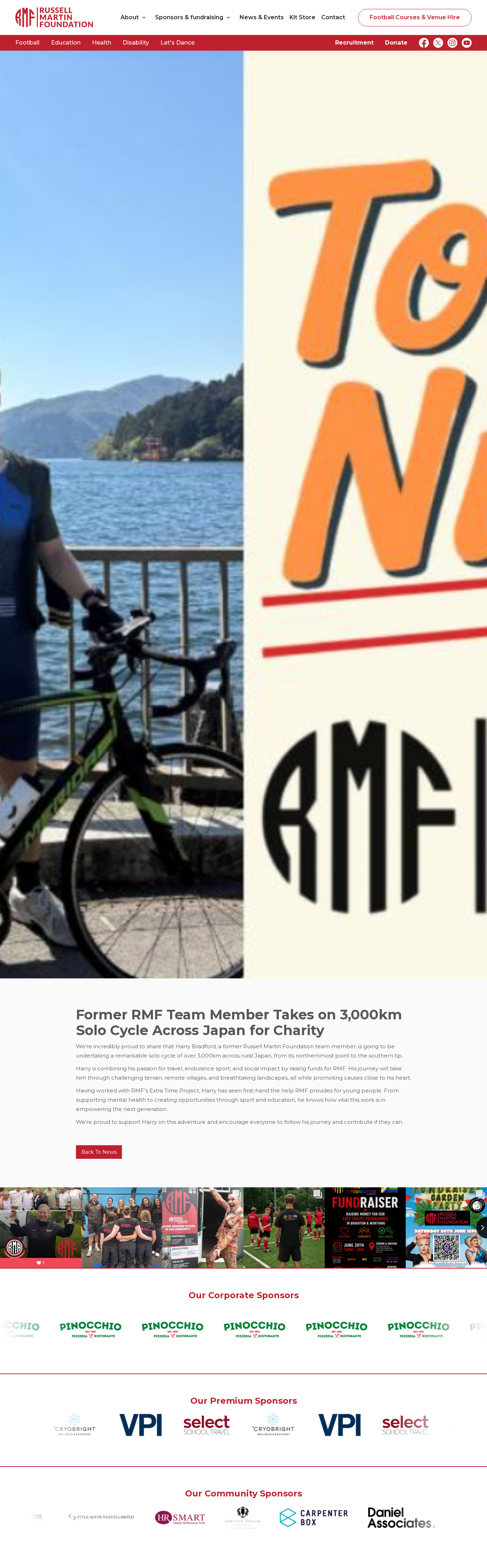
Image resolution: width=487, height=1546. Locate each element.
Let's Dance (177, 42)
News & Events (262, 17)
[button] (135, 17)
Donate (396, 42)
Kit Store (302, 17)
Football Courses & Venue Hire (415, 17)
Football (27, 42)
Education (66, 42)
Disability (136, 42)
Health (101, 42)
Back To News (99, 1152)
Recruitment (354, 42)
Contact (333, 17)
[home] (54, 17)
